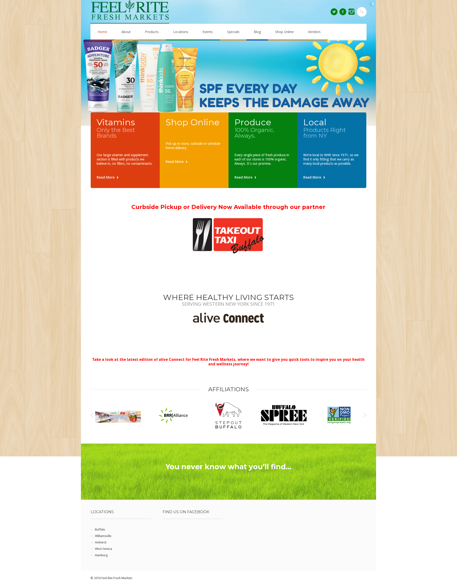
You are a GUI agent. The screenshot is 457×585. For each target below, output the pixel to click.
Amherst (100, 542)
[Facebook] (342, 11)
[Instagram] (351, 11)
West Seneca (103, 549)
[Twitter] (334, 11)
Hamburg (101, 555)
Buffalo (100, 529)
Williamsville (103, 536)
